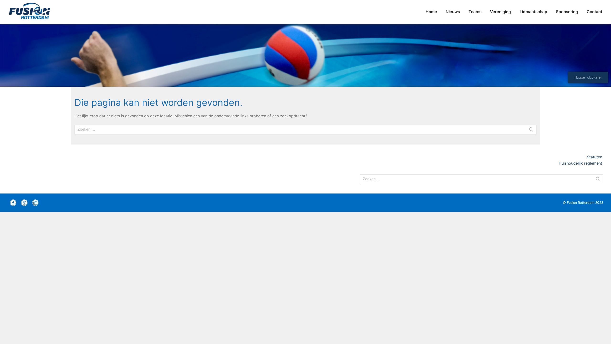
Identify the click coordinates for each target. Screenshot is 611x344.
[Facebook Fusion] (13, 202)
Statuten (595, 157)
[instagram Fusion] (24, 202)
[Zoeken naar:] (481, 179)
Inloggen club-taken (588, 77)
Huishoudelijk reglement (581, 163)
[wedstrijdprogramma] (35, 202)
